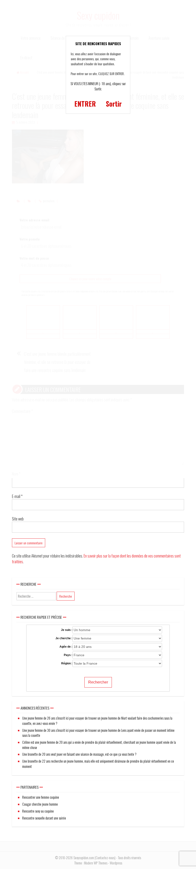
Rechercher (98, 682)
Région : (66, 663)
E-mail (17, 496)
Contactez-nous (105, 857)
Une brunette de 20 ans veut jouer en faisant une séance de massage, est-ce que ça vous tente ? (79, 754)
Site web (18, 519)
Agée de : (66, 646)
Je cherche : (63, 638)
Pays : (68, 655)
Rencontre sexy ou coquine (38, 811)
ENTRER (85, 104)
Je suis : (66, 630)
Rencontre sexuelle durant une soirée (44, 817)
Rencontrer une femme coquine (40, 797)
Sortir (114, 104)
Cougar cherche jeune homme (40, 804)
